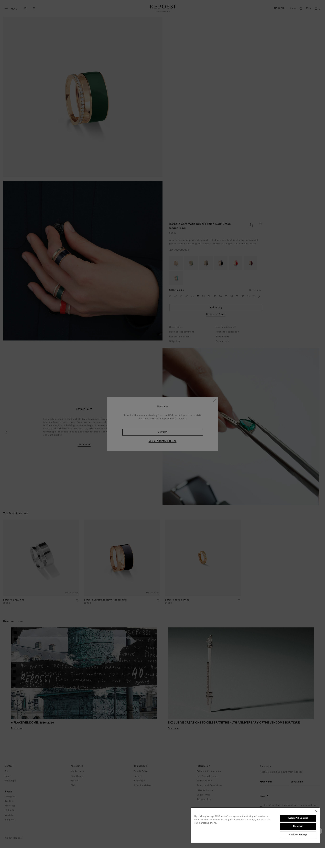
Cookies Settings (298, 835)
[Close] (316, 811)
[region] (255, 825)
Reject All (298, 826)
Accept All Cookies (298, 818)
